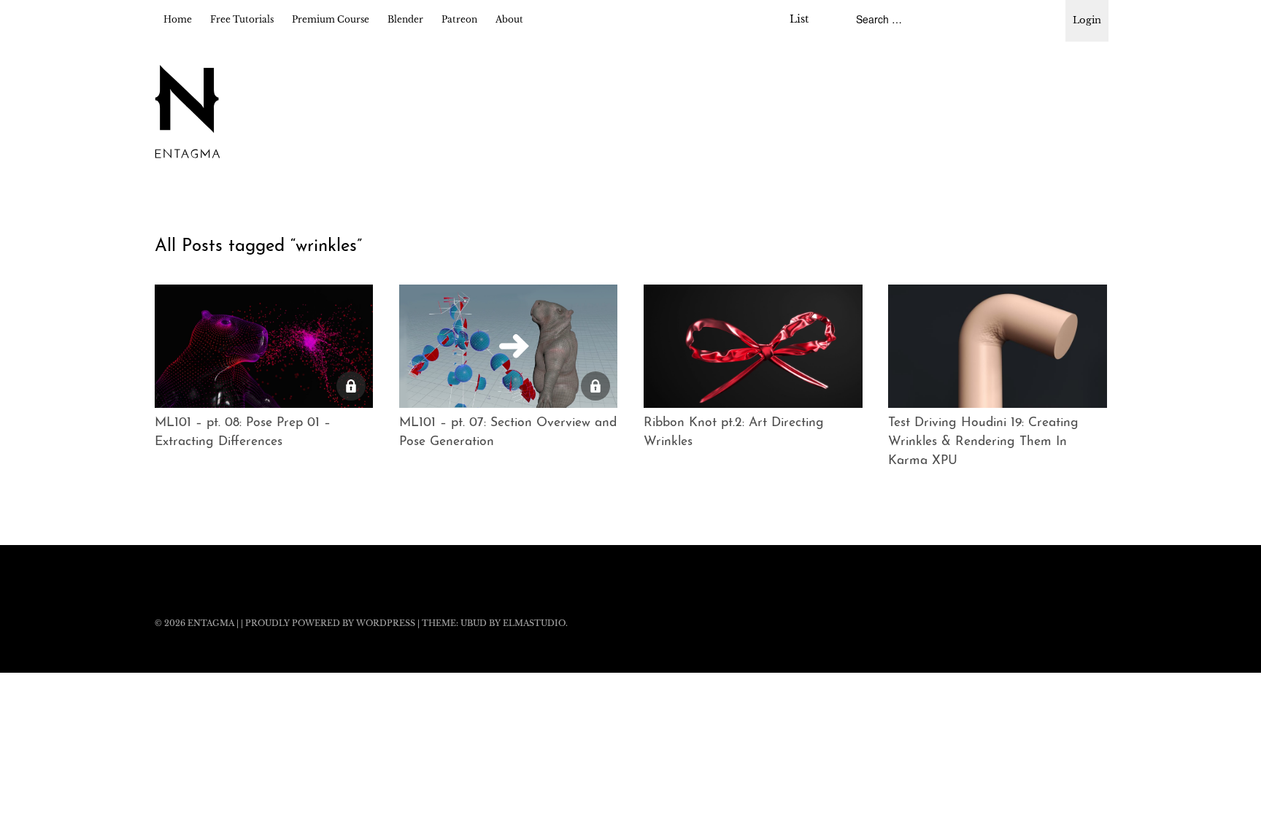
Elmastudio (534, 623)
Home (177, 19)
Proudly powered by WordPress (330, 623)
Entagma (211, 623)
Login (1087, 20)
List (799, 19)
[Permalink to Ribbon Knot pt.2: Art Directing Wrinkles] (753, 346)
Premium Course (330, 19)
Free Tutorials (242, 19)
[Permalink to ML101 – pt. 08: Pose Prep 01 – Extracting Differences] (264, 346)
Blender (405, 19)
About (509, 19)
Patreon (459, 19)
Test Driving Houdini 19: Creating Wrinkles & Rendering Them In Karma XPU (983, 442)
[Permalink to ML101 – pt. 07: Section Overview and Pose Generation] (508, 346)
